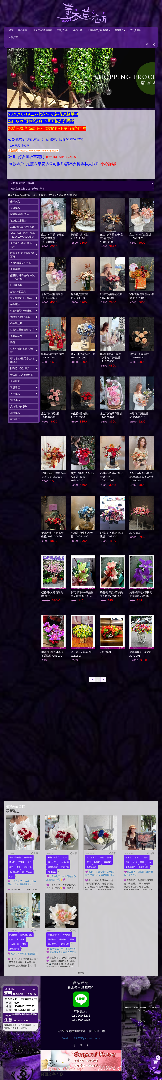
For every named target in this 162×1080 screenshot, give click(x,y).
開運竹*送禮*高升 (20, 368)
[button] (154, 44)
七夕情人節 (14, 872)
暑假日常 (63, 939)
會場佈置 (15, 381)
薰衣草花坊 (27, 872)
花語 (11, 867)
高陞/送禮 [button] (62, 30)
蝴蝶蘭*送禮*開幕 (20, 317)
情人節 (12, 862)
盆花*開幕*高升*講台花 (21, 195)
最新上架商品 (15, 857)
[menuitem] (23, 201)
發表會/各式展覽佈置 (21, 374)
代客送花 (107, 862)
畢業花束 (67, 934)
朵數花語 (15, 304)
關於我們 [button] (119, 30)
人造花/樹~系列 (18, 406)
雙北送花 (52, 862)
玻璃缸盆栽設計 (18, 220)
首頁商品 (15, 207)
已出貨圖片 (135, 30)
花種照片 (15, 419)
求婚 (18, 867)
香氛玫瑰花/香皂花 (20, 262)
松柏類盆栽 (16, 323)
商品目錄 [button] (22, 30)
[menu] (24, 310)
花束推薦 (65, 867)
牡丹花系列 (16, 285)
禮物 (72, 939)
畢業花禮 (15, 269)
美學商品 (15, 393)
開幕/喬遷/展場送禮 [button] (98, 30)
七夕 (11, 876)
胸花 (12, 342)
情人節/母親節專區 (42, 30)
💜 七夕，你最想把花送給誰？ (23, 953)
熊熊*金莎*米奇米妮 (21, 310)
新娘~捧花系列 (18, 291)
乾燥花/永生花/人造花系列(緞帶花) (58, 195)
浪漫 (102, 857)
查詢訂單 (13, 37)
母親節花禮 (16, 336)
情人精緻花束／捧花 (21, 298)
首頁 (11, 30)
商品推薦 (28, 857)
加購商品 (15, 400)
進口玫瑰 (27, 867)
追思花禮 (15, 387)
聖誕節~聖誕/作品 (20, 214)
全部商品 (15, 201)
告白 (29, 862)
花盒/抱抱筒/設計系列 (22, 227)
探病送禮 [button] (77, 30)
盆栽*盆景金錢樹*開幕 (22, 329)
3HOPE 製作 (142, 1030)
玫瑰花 (21, 862)
